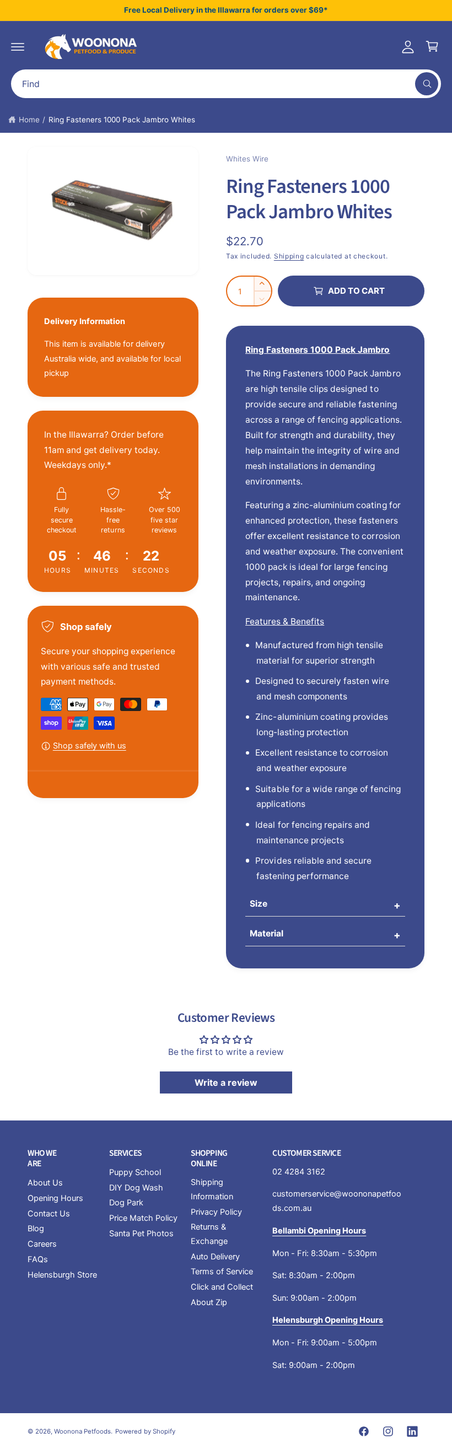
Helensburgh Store (62, 1275)
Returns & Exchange (209, 1234)
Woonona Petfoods (82, 1431)
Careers (42, 1244)
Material (266, 933)
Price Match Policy (143, 1218)
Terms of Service (222, 1271)
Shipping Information (212, 1189)
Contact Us (49, 1214)
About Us (45, 1183)
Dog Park (126, 1203)
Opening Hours (55, 1198)
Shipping (289, 256)
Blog (36, 1228)
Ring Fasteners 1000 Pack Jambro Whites (122, 119)
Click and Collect (222, 1287)
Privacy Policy (216, 1212)
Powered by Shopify (145, 1431)
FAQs (38, 1259)
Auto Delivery (215, 1257)
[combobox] (226, 83)
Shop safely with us (89, 746)
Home (29, 119)
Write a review (226, 1082)
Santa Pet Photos (141, 1233)
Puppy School (135, 1172)
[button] (18, 46)
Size (258, 903)
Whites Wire (247, 158)
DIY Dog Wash (136, 1188)
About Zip (209, 1302)
